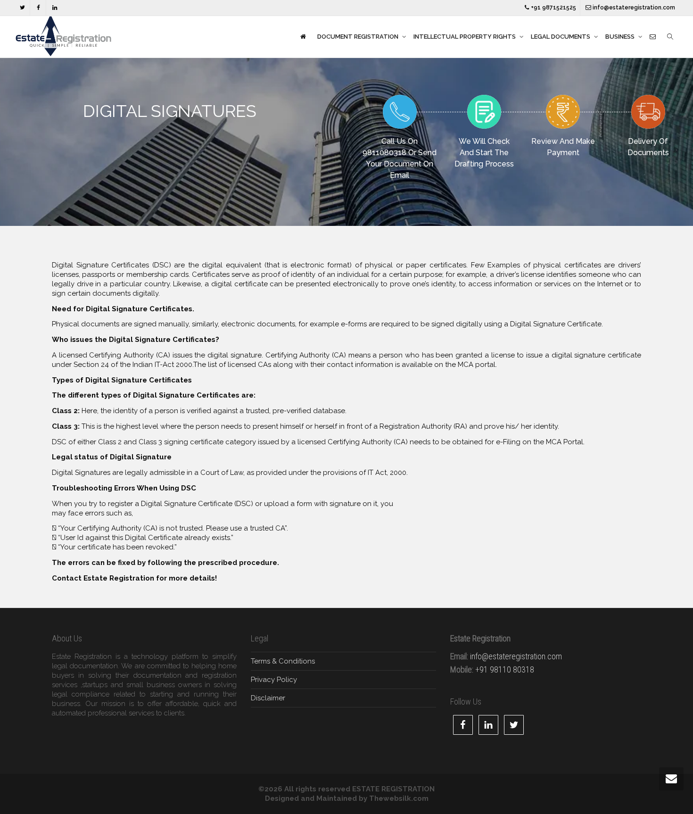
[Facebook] (38, 8)
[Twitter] (22, 8)
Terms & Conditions (283, 661)
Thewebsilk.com (399, 798)
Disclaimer (268, 698)
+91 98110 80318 (504, 669)
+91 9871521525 (552, 7)
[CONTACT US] (653, 37)
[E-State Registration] (303, 37)
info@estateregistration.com (633, 7)
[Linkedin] (54, 8)
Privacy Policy (274, 679)
